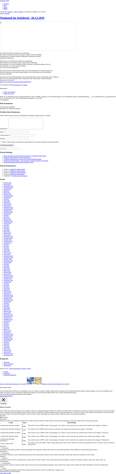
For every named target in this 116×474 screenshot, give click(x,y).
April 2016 (7, 347)
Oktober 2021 (8, 239)
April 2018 (7, 308)
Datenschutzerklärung (6, 396)
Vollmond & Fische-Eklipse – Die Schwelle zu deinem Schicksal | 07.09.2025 (26, 160)
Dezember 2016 (8, 334)
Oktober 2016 (8, 337)
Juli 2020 (6, 264)
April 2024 (7, 200)
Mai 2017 (6, 326)
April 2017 (7, 327)
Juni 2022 (6, 226)
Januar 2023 (7, 218)
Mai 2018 (6, 306)
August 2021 (7, 243)
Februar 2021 (7, 252)
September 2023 (8, 212)
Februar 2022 (7, 233)
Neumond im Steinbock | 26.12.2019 (22, 17)
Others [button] (2, 466)
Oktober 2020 (8, 259)
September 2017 (8, 319)
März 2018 (7, 309)
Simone (25, 85)
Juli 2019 (6, 283)
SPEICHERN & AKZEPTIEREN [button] (10, 471)
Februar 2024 (7, 204)
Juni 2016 (6, 344)
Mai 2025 (6, 191)
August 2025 (7, 189)
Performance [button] (3, 451)
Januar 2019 (7, 293)
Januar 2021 (7, 254)
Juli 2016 (6, 342)
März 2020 (7, 270)
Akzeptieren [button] (13, 394)
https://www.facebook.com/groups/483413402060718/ (15, 82)
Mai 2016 (6, 345)
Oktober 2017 (8, 318)
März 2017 (7, 329)
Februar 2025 (7, 194)
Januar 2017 (7, 332)
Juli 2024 (6, 199)
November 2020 (8, 257)
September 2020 (8, 261)
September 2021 (8, 241)
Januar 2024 (7, 205)
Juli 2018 (6, 303)
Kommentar (4, 129)
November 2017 (8, 316)
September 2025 (8, 187)
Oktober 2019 (8, 279)
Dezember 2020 (8, 256)
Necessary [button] (3, 415)
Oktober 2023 (8, 210)
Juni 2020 (6, 266)
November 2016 (8, 335)
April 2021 (7, 249)
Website (2, 138)
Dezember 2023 (8, 207)
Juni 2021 (6, 246)
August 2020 (7, 262)
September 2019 (8, 280)
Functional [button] (3, 446)
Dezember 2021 (8, 236)
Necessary (5, 417)
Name (2, 132)
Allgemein (7, 362)
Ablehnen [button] (19, 394)
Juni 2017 (6, 324)
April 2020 (7, 269)
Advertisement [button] (4, 461)
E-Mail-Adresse (5, 135)
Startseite (10, 12)
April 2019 (7, 288)
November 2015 (8, 355)
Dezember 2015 (8, 353)
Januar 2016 (7, 352)
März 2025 (7, 192)
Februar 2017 (7, 331)
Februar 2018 (7, 311)
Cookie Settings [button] (26, 394)
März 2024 (7, 202)
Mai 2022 (6, 228)
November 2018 (8, 296)
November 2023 (8, 209)
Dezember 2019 (8, 275)
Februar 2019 (7, 292)
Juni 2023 (6, 217)
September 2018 (8, 300)
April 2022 (7, 230)
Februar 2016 (7, 350)
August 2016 (7, 340)
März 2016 (7, 348)
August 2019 (7, 282)
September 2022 (8, 222)
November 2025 (8, 186)
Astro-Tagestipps (18, 12)
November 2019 (8, 277)
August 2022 (7, 223)
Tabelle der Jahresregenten (17, 169)
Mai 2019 (6, 287)
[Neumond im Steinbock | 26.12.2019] (38, 50)
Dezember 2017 (8, 314)
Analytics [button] (2, 456)
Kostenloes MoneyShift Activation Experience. (17, 157)
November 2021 (8, 238)
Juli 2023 (6, 215)
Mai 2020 (6, 267)
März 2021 (7, 251)
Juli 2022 (6, 225)
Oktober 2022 (8, 220)
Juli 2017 (6, 322)
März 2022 (7, 231)
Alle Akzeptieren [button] (5, 394)
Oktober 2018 (8, 298)
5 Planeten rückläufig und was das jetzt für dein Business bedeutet (22, 159)
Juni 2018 (6, 305)
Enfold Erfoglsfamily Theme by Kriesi (20, 368)
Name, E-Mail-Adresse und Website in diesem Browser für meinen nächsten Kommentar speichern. (30, 142)
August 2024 (7, 197)
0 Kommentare (16, 85)
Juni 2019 (6, 285)
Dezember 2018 (8, 295)
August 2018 (7, 301)
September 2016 (8, 339)
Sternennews (7, 365)
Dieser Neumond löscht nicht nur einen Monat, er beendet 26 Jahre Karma (25, 156)
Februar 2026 (7, 183)
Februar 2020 (7, 272)
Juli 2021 (6, 244)
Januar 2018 (7, 313)
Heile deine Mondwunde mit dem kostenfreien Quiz (18, 162)
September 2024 (8, 196)
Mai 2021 (6, 248)
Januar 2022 (7, 235)
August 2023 (7, 213)
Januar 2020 (7, 274)
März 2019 (7, 290)
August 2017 (7, 321)
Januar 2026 (7, 184)
